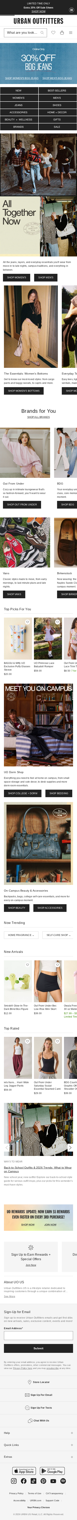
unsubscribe (52, 1368)
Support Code (52, 1500)
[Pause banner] (71, 10)
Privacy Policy (16, 1493)
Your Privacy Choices (38, 1507)
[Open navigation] (70, 32)
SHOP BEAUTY (16, 908)
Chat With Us (41, 1420)
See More (9, 1296)
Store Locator (41, 1382)
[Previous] (7, 1147)
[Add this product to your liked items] (27, 622)
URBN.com (35, 1500)
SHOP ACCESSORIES (50, 908)
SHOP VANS (14, 594)
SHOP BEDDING (59, 793)
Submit (39, 1348)
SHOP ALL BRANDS (38, 417)
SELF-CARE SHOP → (59, 935)
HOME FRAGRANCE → (21, 935)
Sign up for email (41, 1395)
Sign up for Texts (41, 1407)
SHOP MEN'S (45, 277)
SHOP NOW (38, 11)
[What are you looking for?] (42, 33)
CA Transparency (54, 1493)
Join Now (31, 1265)
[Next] (69, 1147)
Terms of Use (34, 1493)
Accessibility (19, 1500)
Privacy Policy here (22, 1368)
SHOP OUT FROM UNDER (22, 504)
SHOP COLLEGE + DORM (22, 793)
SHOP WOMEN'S (16, 277)
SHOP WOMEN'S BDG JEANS (21, 78)
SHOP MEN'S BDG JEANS (57, 78)
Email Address (13, 1328)
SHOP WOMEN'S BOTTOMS (23, 391)
